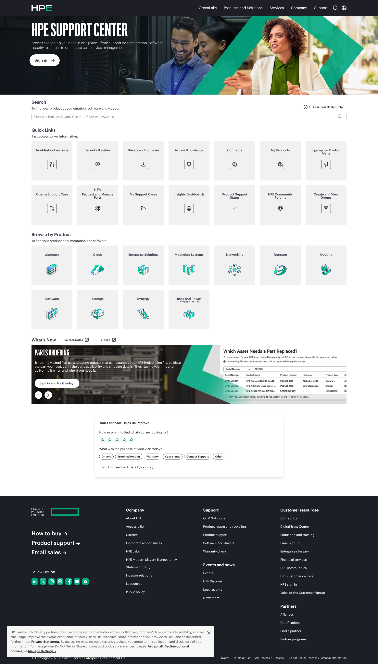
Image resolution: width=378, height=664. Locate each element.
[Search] (335, 7)
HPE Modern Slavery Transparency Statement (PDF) (151, 563)
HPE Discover (213, 581)
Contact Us (288, 518)
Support (321, 8)
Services (277, 8)
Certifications (290, 623)
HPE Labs (133, 551)
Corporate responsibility (144, 543)
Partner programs (293, 639)
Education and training (297, 535)
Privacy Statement (45, 642)
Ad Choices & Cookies (269, 658)
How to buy (46, 533)
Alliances (287, 614)
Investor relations (139, 575)
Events (208, 573)
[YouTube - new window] (77, 581)
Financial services (293, 560)
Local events (212, 589)
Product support (53, 542)
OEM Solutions (214, 518)
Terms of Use (241, 658)
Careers (132, 535)
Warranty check (214, 551)
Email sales (46, 552)
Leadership (134, 584)
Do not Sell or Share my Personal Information (317, 658)
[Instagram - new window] (51, 581)
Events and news (219, 565)
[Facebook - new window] (68, 581)
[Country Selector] (344, 7)
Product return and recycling (224, 526)
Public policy (135, 592)
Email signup (289, 543)
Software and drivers (218, 543)
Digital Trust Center (294, 526)
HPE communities (293, 568)
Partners (288, 606)
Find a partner (290, 631)
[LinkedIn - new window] (35, 581)
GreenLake (208, 8)
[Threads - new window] (60, 581)
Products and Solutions (243, 8)
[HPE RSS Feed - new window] (85, 581)
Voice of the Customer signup (302, 593)
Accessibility (135, 526)
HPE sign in (288, 584)
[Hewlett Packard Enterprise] (42, 7)
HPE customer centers (296, 576)
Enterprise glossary (294, 551)
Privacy (224, 658)
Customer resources (299, 510)
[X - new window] (43, 581)
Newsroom (211, 598)
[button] (208, 632)
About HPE (134, 518)
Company (299, 8)
